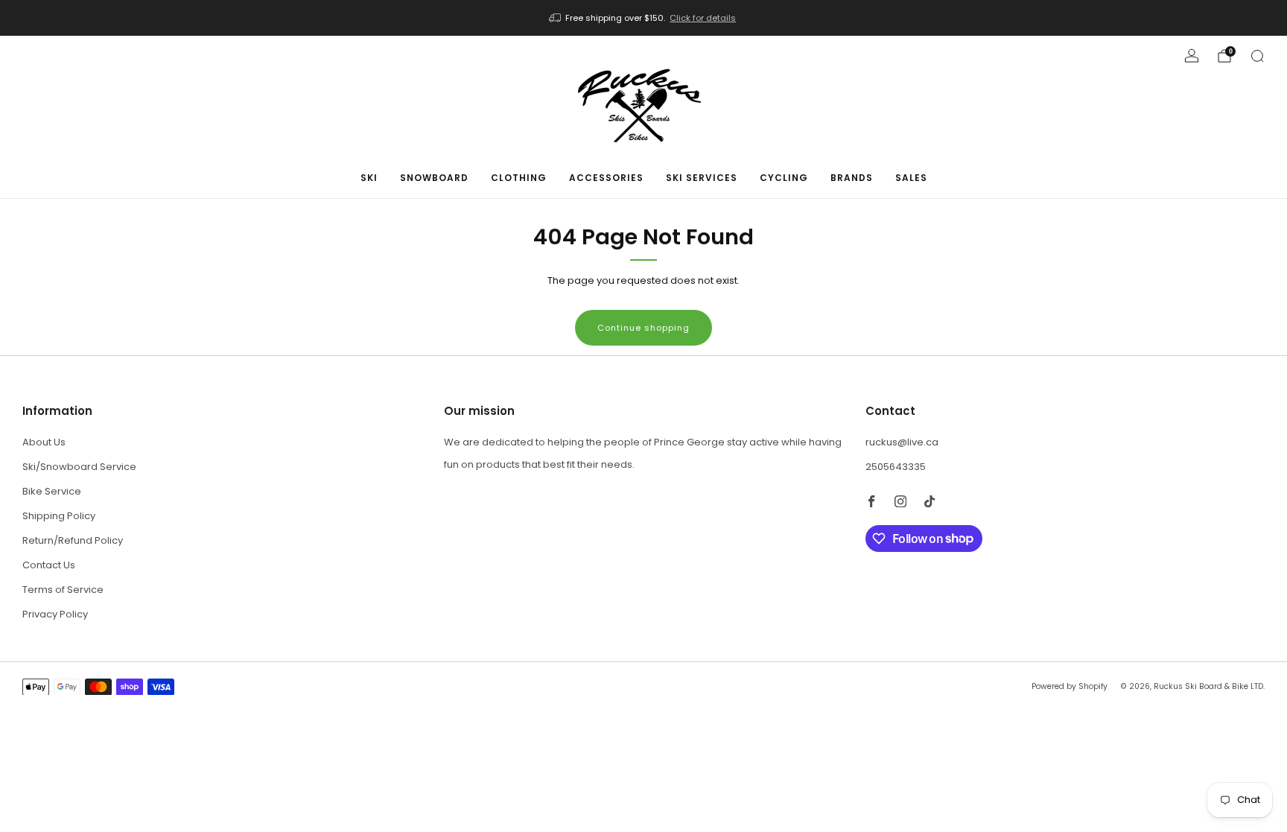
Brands (851, 177)
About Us (44, 442)
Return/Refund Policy (72, 540)
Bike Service (51, 491)
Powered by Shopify (1070, 686)
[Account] (1191, 55)
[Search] (1257, 55)
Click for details (703, 18)
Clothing (519, 177)
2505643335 (895, 467)
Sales (911, 177)
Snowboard (434, 177)
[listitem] (643, 18)
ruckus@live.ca (901, 442)
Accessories (606, 177)
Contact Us (48, 565)
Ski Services (701, 177)
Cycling (784, 177)
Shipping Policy (58, 516)
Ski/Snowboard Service (79, 467)
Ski (369, 177)
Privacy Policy (55, 614)
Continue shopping (643, 328)
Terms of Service (63, 589)
